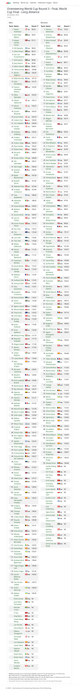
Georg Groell (18, 283)
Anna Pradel (50, 515)
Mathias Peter (19, 186)
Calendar (33, 3)
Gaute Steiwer (19, 206)
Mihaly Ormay (19, 335)
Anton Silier (18, 557)
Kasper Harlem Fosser (16, 42)
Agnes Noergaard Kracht (50, 334)
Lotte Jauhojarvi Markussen (50, 272)
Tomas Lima (18, 432)
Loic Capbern (19, 123)
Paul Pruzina (18, 545)
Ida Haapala (50, 103)
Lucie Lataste (50, 489)
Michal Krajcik (19, 409)
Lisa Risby (49, 71)
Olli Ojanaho (18, 48)
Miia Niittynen (51, 143)
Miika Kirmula (19, 78)
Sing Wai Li (18, 616)
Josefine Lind (50, 498)
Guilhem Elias (19, 280)
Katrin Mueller (51, 163)
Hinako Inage (51, 394)
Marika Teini (50, 115)
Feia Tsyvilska (50, 267)
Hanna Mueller (51, 278)
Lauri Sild (17, 238)
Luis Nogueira (19, 642)
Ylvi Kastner (50, 535)
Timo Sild (17, 241)
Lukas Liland (18, 645)
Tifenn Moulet (51, 359)
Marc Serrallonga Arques (18, 364)
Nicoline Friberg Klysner (49, 347)
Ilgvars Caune (19, 306)
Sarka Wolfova (51, 367)
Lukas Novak (18, 358)
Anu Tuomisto (51, 160)
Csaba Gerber (19, 517)
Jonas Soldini (18, 117)
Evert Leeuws (19, 450)
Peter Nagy (18, 447)
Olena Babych (51, 435)
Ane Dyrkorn (50, 100)
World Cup (24, 3)
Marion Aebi (50, 83)
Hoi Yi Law (49, 472)
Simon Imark (18, 51)
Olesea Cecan (51, 463)
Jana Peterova (51, 237)
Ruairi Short (18, 654)
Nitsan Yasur (18, 424)
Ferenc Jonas (18, 599)
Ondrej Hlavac (19, 453)
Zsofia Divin (50, 264)
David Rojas (18, 548)
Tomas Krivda (19, 70)
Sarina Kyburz (51, 107)
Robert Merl (18, 149)
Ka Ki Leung (50, 480)
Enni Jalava (50, 215)
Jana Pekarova (51, 329)
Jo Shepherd (50, 146)
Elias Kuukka (18, 146)
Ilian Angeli (18, 167)
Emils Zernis (18, 531)
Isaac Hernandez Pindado (18, 500)
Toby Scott (18, 313)
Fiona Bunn (50, 223)
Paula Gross (50, 97)
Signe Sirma (50, 512)
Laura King (50, 260)
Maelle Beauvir (51, 292)
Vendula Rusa (51, 178)
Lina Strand (50, 68)
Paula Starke (50, 414)
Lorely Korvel (50, 449)
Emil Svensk (18, 60)
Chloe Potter (50, 411)
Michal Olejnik (19, 309)
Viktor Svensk (19, 66)
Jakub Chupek (19, 412)
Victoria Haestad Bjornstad (49, 126)
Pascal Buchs (18, 628)
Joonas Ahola (18, 215)
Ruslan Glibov (19, 158)
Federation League (45, 3)
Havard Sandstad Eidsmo (17, 89)
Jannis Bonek (18, 266)
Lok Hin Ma (18, 625)
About (55, 3)
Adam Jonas (18, 478)
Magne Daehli (19, 344)
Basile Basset (18, 386)
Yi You (16, 613)
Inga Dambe (50, 246)
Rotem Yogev (19, 571)
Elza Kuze (49, 304)
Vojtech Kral (18, 120)
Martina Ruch (51, 192)
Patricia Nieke (51, 426)
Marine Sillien (51, 408)
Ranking (16, 3)
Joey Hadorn (18, 63)
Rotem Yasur (18, 657)
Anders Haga (18, 143)
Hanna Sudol (50, 301)
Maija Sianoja (50, 80)
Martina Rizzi (50, 371)
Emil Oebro (18, 316)
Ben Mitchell (18, 389)
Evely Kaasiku (51, 206)
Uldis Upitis (18, 415)
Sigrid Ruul (50, 417)
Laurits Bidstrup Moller (17, 576)
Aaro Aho (17, 229)
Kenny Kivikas (19, 298)
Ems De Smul (50, 390)
